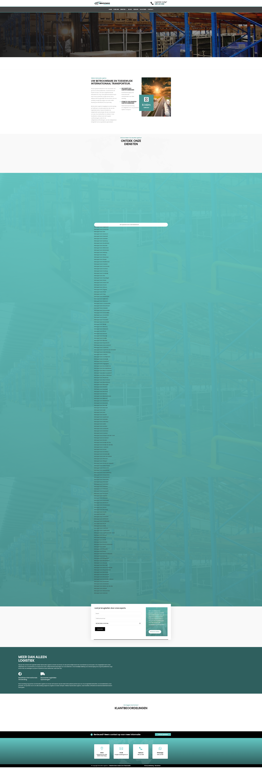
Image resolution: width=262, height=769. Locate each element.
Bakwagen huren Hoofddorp (101, 451)
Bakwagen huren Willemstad (101, 248)
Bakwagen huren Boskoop (100, 556)
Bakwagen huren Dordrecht (101, 493)
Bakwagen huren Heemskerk (101, 484)
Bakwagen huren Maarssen (101, 407)
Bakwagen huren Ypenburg (101, 241)
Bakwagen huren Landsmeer (101, 428)
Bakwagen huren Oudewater (101, 347)
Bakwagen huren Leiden (100, 424)
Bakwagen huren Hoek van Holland (103, 456)
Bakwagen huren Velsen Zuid (101, 282)
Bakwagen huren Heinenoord (101, 468)
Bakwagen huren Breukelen (101, 549)
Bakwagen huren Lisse (99, 412)
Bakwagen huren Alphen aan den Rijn (103, 586)
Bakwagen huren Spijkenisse (101, 298)
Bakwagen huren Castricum (101, 528)
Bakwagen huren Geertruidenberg (102, 472)
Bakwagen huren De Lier (100, 523)
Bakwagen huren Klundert (100, 440)
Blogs (130, 9)
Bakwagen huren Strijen (100, 294)
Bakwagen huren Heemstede (101, 479)
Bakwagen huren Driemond (101, 488)
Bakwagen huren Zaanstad (101, 236)
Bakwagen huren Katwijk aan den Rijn (103, 444)
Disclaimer (157, 765)
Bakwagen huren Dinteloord (101, 502)
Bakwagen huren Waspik (100, 259)
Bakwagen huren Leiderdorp (101, 421)
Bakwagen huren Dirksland (100, 498)
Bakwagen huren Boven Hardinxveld (103, 553)
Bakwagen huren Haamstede (101, 500)
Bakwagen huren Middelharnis (101, 400)
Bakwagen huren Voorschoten (101, 266)
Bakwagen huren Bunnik (100, 539)
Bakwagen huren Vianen (100, 280)
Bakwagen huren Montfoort (101, 391)
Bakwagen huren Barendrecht (101, 577)
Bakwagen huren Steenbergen (101, 296)
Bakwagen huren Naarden (100, 387)
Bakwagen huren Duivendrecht (101, 477)
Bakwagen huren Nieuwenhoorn (102, 382)
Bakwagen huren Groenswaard (102, 505)
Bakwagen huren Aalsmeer (101, 593)
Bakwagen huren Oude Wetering (102, 352)
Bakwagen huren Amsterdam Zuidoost (103, 579)
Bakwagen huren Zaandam (101, 238)
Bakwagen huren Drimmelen (101, 482)
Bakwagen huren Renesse (100, 333)
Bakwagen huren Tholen (100, 292)
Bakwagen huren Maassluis (101, 403)
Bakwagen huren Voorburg (101, 271)
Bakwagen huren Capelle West (102, 530)
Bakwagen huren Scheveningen (102, 310)
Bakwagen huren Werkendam (101, 250)
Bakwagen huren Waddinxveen (102, 261)
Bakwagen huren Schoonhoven (102, 305)
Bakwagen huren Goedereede (101, 521)
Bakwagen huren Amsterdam (101, 581)
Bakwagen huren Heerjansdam (102, 475)
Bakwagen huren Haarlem (100, 495)
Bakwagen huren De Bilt (100, 526)
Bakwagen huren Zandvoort (101, 234)
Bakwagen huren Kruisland (100, 433)
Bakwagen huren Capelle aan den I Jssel (104, 532)
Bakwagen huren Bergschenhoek (102, 570)
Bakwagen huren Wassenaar (101, 257)
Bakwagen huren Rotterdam (101, 319)
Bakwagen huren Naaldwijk (101, 389)
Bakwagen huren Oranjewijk (101, 359)
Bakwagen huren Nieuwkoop (101, 377)
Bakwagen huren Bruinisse (100, 542)
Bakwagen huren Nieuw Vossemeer (103, 370)
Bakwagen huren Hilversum (101, 458)
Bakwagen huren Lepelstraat (101, 417)
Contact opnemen (98, 45)
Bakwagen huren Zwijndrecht (101, 227)
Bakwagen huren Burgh (100, 537)
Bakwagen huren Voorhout (101, 268)
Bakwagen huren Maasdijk (100, 405)
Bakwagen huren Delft (99, 514)
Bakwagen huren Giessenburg (101, 470)
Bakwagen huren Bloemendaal (102, 560)
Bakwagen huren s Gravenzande (102, 303)
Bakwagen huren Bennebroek (101, 574)
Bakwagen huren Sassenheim (101, 315)
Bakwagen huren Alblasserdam (102, 590)
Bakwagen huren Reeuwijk (100, 336)
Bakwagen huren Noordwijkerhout (102, 366)
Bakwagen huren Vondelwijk (101, 273)
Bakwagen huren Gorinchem (101, 516)
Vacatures (143, 9)
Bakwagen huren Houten (100, 449)
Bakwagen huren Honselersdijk (101, 454)
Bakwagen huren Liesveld (100, 414)
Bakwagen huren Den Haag (101, 509)
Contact (150, 9)
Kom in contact (155, 631)
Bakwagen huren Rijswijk (100, 324)
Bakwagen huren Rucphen (100, 317)
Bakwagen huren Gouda (100, 512)
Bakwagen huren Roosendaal (101, 322)
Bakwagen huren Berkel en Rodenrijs (103, 567)
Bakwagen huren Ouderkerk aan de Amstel (105, 349)
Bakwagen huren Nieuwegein (101, 384)
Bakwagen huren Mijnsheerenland (102, 396)
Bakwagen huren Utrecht (100, 285)
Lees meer (112, 45)
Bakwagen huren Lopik (99, 410)
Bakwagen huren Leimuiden (101, 419)
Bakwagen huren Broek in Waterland (103, 544)
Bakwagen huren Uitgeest (100, 289)
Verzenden (100, 629)
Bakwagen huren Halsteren (101, 486)
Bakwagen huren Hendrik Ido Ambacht (103, 463)
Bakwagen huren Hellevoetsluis (102, 465)
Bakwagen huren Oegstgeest (101, 363)
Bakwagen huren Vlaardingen (101, 278)
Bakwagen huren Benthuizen (101, 572)
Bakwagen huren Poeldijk (100, 338)
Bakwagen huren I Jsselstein (101, 447)
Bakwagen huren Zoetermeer (101, 229)
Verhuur (135, 9)
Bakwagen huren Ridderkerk (101, 329)
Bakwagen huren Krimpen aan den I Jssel (104, 435)
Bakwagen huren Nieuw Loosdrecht (103, 373)
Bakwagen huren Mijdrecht (100, 398)
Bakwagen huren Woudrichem (101, 243)
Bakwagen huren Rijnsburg (100, 326)
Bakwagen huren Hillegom (100, 461)
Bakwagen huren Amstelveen (101, 583)
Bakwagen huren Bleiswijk (100, 563)
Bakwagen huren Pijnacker (100, 340)
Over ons (116, 9)
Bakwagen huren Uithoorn (100, 287)
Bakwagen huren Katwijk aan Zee (102, 442)
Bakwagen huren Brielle (100, 546)
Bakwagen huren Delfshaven (101, 519)
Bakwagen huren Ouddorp (100, 354)
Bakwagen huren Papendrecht (101, 343)
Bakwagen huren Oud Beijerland (102, 356)
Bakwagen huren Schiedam (101, 308)
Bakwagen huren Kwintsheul (101, 431)
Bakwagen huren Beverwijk (100, 565)
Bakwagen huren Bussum (100, 535)
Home (110, 9)
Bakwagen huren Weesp (100, 254)
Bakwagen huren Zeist (99, 231)
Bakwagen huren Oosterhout (101, 361)
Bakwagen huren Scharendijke (101, 312)
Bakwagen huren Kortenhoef (101, 438)
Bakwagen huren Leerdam (100, 426)
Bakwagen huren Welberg (100, 252)
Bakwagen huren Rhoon (100, 331)
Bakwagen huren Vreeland (100, 264)
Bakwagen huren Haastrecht (101, 491)
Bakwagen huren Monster (100, 393)
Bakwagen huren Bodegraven (101, 558)
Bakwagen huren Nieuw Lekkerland (102, 375)
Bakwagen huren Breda (100, 551)
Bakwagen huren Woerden (100, 245)
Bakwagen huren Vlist (99, 275)
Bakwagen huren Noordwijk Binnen (102, 368)
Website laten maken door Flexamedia (120, 765)
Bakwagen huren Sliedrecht (101, 301)
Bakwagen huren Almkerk (100, 588)
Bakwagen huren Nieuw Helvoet (102, 380)
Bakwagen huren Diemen (100, 507)
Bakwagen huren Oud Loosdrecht (102, 345)
